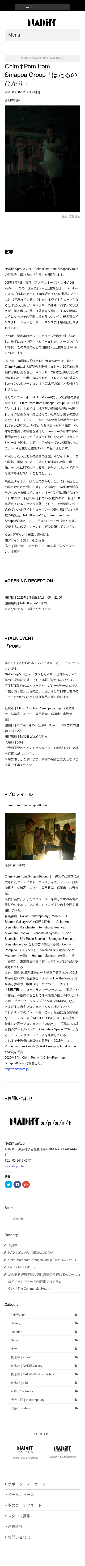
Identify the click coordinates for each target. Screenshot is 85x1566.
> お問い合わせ (17, 1537)
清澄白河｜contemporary (28, 1400)
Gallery (15, 1323)
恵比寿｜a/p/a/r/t (22, 1357)
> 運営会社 (14, 1526)
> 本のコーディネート (23, 1505)
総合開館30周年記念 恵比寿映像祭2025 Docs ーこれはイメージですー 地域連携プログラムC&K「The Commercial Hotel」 (44, 1281)
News (14, 1340)
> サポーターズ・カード (25, 1484)
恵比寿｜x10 (19, 1383)
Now (14, 1349)
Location (16, 1332)
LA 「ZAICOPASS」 (22, 1267)
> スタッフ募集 (17, 1516)
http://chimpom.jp (17, 1069)
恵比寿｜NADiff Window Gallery (32, 1374)
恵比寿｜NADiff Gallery (26, 1366)
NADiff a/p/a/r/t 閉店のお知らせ (30, 1252)
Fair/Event (18, 1315)
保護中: (13, 1245)
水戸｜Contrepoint (23, 1391)
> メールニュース (19, 1495)
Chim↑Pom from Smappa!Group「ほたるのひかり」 (44, 1260)
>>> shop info (14, 1166)
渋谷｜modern (20, 1408)
